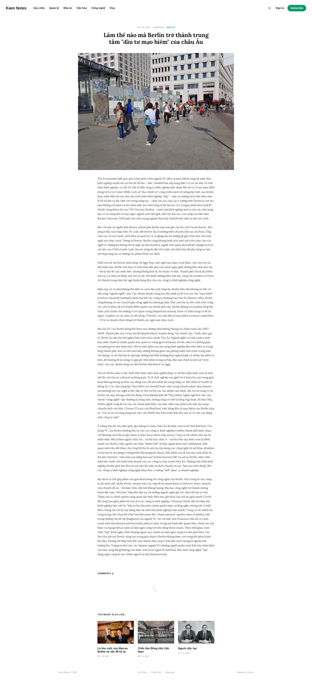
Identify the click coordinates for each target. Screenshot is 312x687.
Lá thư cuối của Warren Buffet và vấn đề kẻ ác (113, 650)
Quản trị (54, 8)
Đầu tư (68, 8)
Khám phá (156, 672)
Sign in (280, 8)
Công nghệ (98, 8)
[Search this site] (269, 8)
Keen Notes (16, 8)
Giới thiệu (142, 672)
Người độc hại (187, 648)
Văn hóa (82, 8)
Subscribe (297, 8)
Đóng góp (169, 672)
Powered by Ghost (245, 672)
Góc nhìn (39, 8)
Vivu (112, 8)
